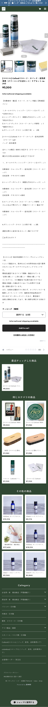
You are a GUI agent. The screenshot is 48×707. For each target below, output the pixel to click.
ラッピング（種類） (11, 309)
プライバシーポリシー (11, 673)
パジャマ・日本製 (9, 607)
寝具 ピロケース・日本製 (12, 621)
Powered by (21, 684)
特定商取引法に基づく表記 (13, 676)
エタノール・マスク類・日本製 (14, 635)
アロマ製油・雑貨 (9, 628)
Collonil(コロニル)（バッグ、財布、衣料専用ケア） (22, 642)
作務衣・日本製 (8, 614)
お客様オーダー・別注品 (11, 660)
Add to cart (24, 328)
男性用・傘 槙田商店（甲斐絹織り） (16, 600)
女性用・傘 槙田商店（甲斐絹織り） (16, 593)
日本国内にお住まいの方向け (24, 335)
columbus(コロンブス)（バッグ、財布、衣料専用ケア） (22, 651)
